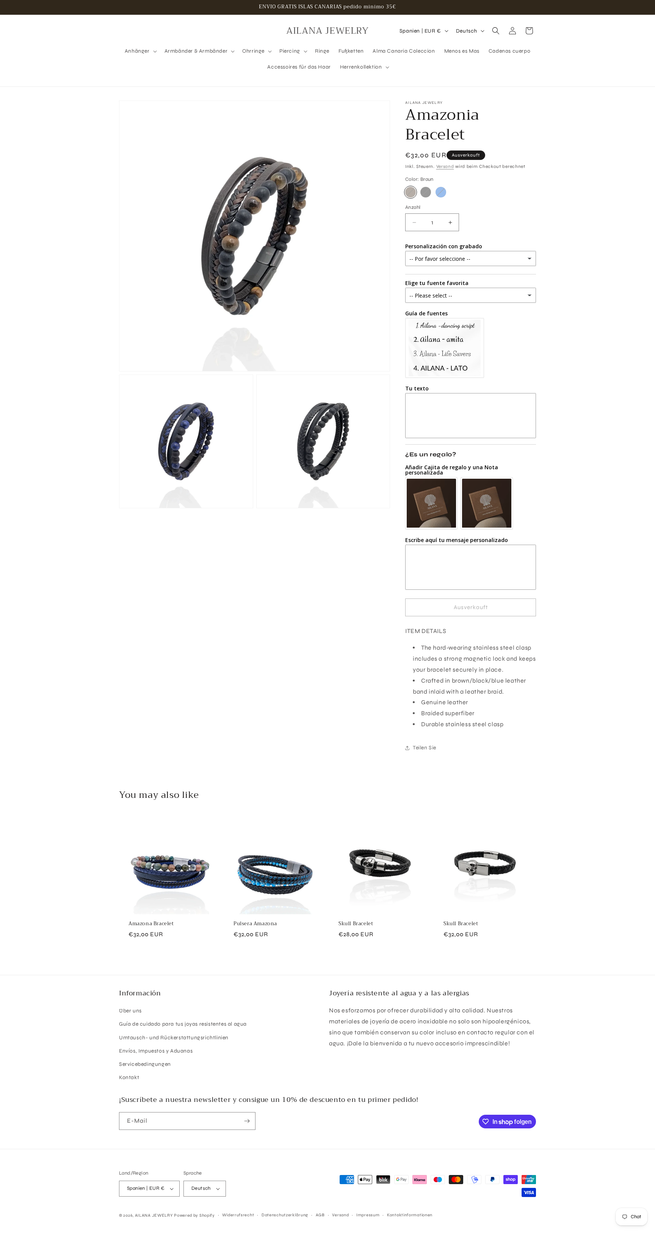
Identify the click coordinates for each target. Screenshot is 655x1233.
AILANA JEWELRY (154, 1215)
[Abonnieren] (246, 1121)
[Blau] (441, 192)
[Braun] (410, 192)
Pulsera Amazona (255, 924)
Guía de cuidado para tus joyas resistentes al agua (183, 1024)
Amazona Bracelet (151, 924)
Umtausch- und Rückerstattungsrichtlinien (174, 1037)
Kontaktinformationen (409, 1215)
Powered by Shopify (194, 1215)
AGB (320, 1215)
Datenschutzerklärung (285, 1215)
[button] (140, 51)
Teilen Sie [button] (424, 747)
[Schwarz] (425, 192)
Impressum (367, 1215)
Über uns (130, 1010)
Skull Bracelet (355, 924)
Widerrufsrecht (238, 1215)
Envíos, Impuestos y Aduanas (156, 1051)
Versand (445, 166)
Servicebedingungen (145, 1064)
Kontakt (129, 1077)
